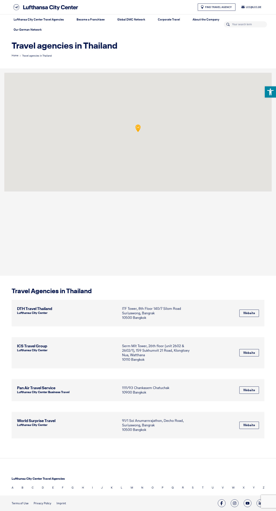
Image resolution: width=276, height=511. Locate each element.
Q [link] (173, 487)
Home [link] (15, 55)
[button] (138, 128)
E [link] (53, 487)
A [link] (12, 487)
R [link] (183, 487)
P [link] (162, 487)
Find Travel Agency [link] (218, 7)
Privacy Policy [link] (42, 503)
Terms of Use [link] (20, 503)
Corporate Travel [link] (169, 19)
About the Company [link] (206, 19)
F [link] (62, 487)
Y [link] (254, 487)
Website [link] (249, 313)
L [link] (121, 487)
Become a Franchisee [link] (91, 19)
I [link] (92, 487)
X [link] (244, 487)
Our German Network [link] (28, 30)
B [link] (22, 487)
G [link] (73, 487)
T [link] (203, 487)
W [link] (233, 487)
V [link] (223, 487)
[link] (270, 92)
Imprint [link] (61, 503)
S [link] (193, 487)
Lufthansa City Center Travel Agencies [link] (39, 19)
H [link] (83, 487)
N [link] (142, 487)
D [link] (43, 487)
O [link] (153, 487)
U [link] (213, 487)
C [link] (33, 487)
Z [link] (263, 487)
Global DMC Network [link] (131, 19)
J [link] (102, 487)
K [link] (112, 487)
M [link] (132, 487)
